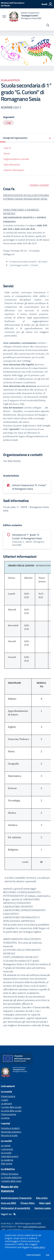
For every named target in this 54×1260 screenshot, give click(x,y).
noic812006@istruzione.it (34, 1226)
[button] (27, 138)
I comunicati (7, 1149)
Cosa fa (7, 148)
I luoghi (4, 1100)
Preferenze (33, 1255)
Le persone (6, 1103)
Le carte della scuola (11, 1110)
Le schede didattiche (11, 1177)
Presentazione (8, 1096)
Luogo (8, 122)
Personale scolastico (11, 1132)
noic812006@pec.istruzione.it (20, 1229)
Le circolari (6, 1152)
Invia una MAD (8, 1203)
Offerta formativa (9, 1174)
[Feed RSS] (14, 1214)
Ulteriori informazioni (14, 170)
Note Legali (45, 1203)
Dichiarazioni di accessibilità (15, 1208)
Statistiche (7, 1191)
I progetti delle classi (11, 1181)
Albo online (6, 1163)
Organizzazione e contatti (16, 159)
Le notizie (5, 1145)
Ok (47, 1255)
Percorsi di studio (9, 1135)
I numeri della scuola (11, 1107)
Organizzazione (8, 1114)
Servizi (7, 153)
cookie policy (39, 1247)
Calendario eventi (9, 1156)
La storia (5, 1118)
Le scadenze (7, 1160)
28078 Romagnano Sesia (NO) (28, 1223)
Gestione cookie (42, 1208)
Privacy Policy (28, 1203)
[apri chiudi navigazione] (4, 17)
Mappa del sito (9, 1187)
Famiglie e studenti (10, 1128)
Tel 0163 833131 (8, 1226)
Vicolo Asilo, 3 (7, 1223)
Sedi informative (12, 164)
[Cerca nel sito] (47, 26)
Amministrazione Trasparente (16, 1198)
